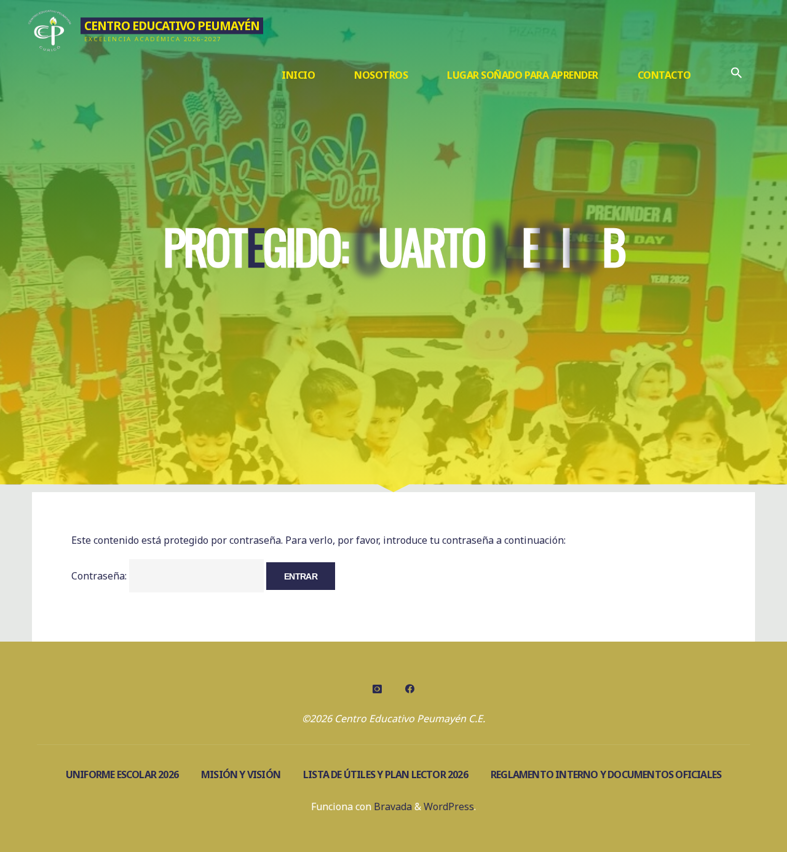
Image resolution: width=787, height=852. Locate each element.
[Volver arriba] (739, 804)
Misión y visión (240, 774)
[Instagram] (377, 689)
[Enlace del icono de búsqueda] (736, 75)
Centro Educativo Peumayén (171, 25)
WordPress (449, 806)
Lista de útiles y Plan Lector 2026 (385, 774)
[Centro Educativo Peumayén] (50, 29)
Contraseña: (100, 576)
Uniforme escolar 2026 (122, 774)
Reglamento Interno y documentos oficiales (606, 774)
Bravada (391, 806)
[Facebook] (409, 689)
